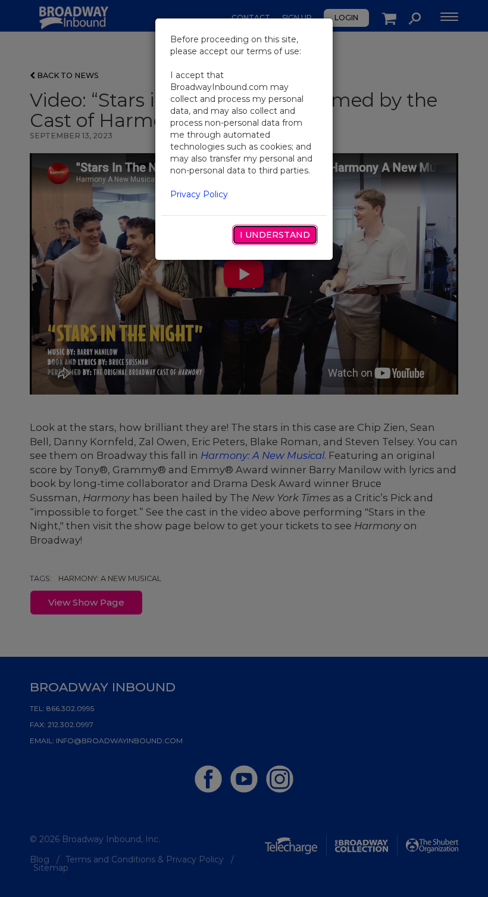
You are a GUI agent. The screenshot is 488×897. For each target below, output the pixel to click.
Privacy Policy (199, 194)
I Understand (275, 234)
